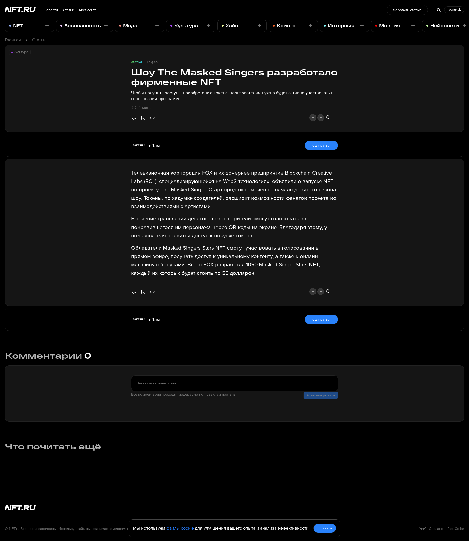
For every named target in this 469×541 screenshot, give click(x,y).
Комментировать (321, 395)
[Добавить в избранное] (143, 118)
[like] (320, 117)
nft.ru (154, 145)
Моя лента (88, 10)
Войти (452, 10)
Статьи (68, 10)
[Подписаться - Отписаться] (47, 26)
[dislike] (312, 117)
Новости (51, 10)
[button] (152, 117)
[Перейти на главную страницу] (20, 10)
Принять (325, 528)
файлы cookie (180, 528)
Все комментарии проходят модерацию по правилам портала (183, 394)
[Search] (439, 10)
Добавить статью (407, 10)
